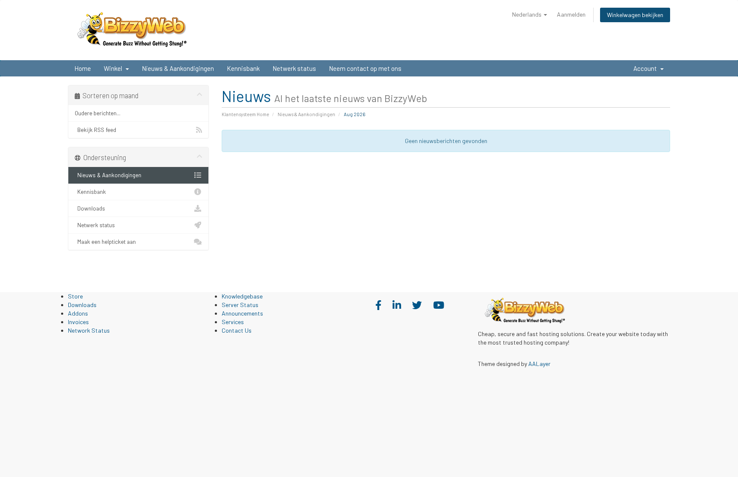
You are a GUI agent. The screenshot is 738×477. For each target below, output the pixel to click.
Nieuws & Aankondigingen (178, 68)
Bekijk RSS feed (95, 129)
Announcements (242, 313)
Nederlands (527, 14)
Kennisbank (243, 68)
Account (646, 68)
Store (75, 296)
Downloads (90, 208)
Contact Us (237, 330)
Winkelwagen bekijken (635, 14)
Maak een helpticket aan (105, 241)
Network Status (89, 330)
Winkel (114, 68)
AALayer (539, 363)
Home (82, 68)
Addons (78, 313)
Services (233, 321)
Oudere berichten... (97, 113)
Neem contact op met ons (365, 68)
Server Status (240, 304)
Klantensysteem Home (245, 114)
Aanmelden (571, 14)
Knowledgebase (242, 296)
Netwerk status (294, 68)
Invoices (78, 321)
